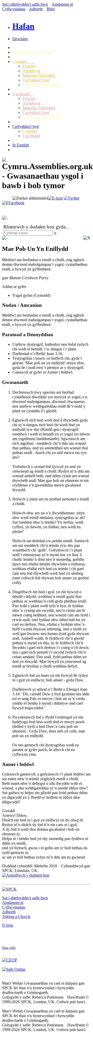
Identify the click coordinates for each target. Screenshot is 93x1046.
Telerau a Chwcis (16, 916)
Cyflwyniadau (13, 9)
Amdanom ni (62, 4)
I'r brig (7, 925)
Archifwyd (31, 71)
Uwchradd (23, 94)
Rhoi (51, 9)
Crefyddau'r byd (36, 80)
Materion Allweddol (39, 75)
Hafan (23, 26)
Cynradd (23, 61)
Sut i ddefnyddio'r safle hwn (25, 4)
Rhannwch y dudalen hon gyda (34, 226)
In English (20, 145)
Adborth (36, 9)
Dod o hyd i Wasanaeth (32, 52)
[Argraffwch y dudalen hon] (25, 875)
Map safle (9, 948)
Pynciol (29, 66)
